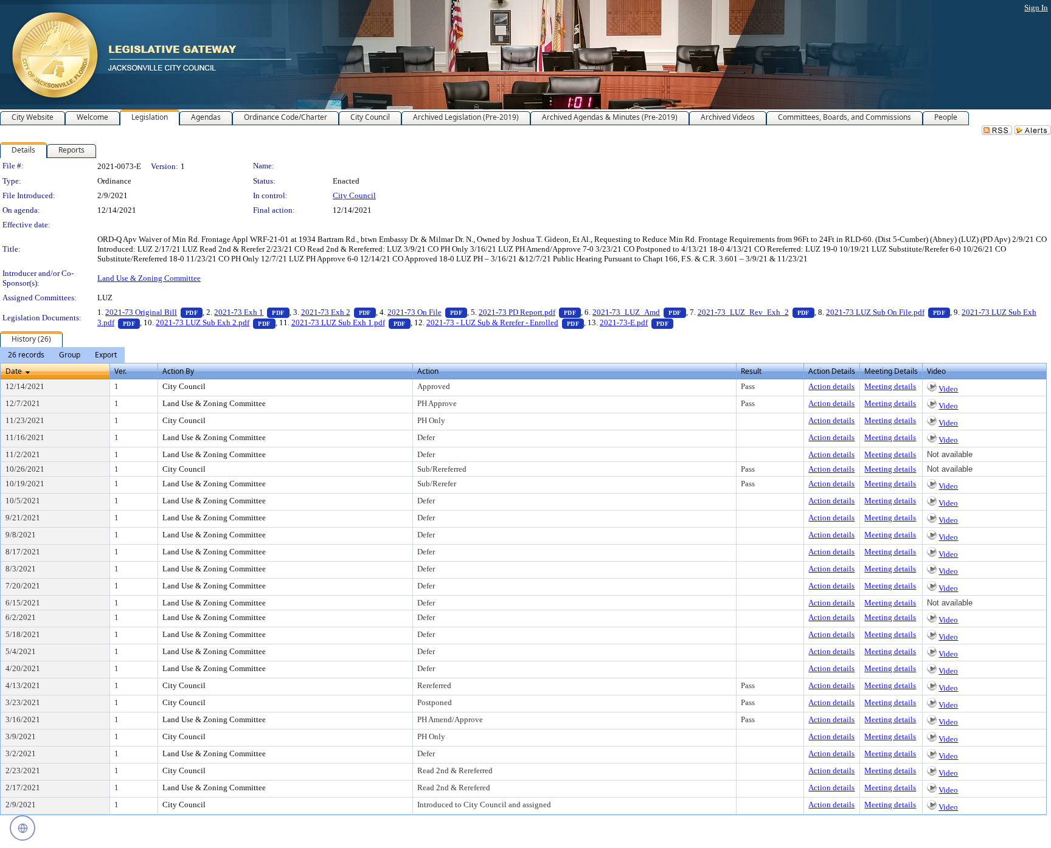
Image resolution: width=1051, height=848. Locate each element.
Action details (831, 386)
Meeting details (890, 386)
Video (948, 388)
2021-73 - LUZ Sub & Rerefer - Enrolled (505, 322)
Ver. (120, 371)
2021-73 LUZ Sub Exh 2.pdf (215, 322)
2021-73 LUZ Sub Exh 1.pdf (351, 322)
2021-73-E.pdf (636, 322)
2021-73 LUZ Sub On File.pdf (888, 312)
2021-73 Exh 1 (251, 312)
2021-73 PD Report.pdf (530, 312)
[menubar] (62, 355)
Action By (178, 371)
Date (13, 371)
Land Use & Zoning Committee (149, 278)
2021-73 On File (427, 312)
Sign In (1036, 7)
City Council (354, 195)
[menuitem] (26, 355)
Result (751, 371)
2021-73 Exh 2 (338, 312)
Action (428, 371)
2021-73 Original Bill (154, 312)
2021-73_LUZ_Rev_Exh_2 (756, 312)
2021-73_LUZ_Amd (638, 312)
